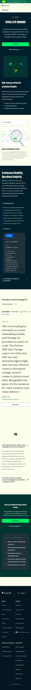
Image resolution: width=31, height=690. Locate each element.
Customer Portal (19, 610)
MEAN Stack (18, 678)
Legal (3, 614)
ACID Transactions (19, 665)
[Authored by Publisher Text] (21, 269)
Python (9, 236)
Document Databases (20, 656)
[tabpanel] (15, 362)
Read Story (15, 405)
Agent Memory (19, 674)
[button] (24, 593)
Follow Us (4, 636)
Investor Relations (6, 610)
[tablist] (15, 312)
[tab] (6, 312)
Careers (4, 605)
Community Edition (7, 656)
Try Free (15, 44)
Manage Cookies (19, 627)
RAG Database (19, 660)
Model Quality (7, 122)
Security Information (7, 627)
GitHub (3, 623)
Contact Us (18, 605)
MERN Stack (18, 669)
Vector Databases (19, 647)
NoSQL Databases (19, 651)
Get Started (15, 521)
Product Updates (19, 619)
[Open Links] (28, 5)
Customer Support (20, 623)
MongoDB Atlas (5, 647)
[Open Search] (25, 5)
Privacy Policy (5, 619)
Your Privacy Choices (23, 632)
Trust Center (5, 632)
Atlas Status (18, 614)
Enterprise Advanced (7, 651)
